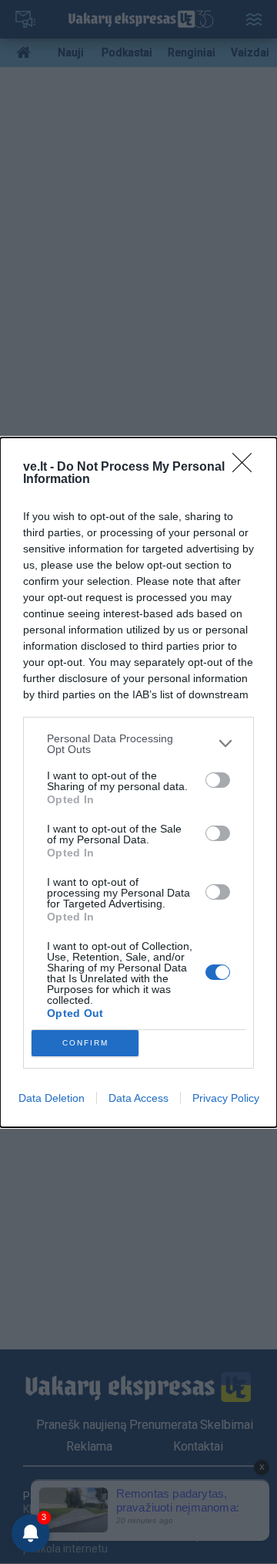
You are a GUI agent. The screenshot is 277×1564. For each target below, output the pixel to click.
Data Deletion (51, 1098)
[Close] (247, 467)
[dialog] (138, 782)
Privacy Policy (225, 1098)
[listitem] (138, 744)
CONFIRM (85, 1043)
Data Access (138, 1098)
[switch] (217, 780)
